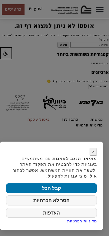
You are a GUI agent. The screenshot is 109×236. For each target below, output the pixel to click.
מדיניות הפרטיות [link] (82, 221)
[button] (6, 53)
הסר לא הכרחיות (51, 200)
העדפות (51, 212)
